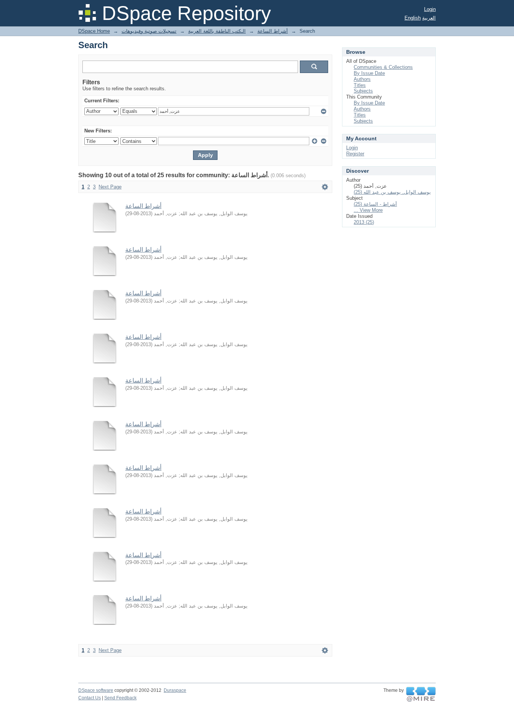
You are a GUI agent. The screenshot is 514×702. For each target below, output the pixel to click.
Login (430, 9)
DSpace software (95, 690)
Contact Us (89, 697)
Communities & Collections (383, 67)
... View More (368, 210)
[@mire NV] (421, 694)
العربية (429, 18)
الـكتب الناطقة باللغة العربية (217, 31)
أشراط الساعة (272, 31)
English (413, 18)
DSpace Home (94, 31)
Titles (360, 85)
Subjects (363, 91)
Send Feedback (120, 697)
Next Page (110, 187)
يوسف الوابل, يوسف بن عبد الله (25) (392, 192)
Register (355, 154)
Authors (362, 79)
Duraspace (175, 690)
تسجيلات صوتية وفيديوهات (149, 31)
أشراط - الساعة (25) (375, 204)
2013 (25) (364, 222)
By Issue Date (369, 73)
